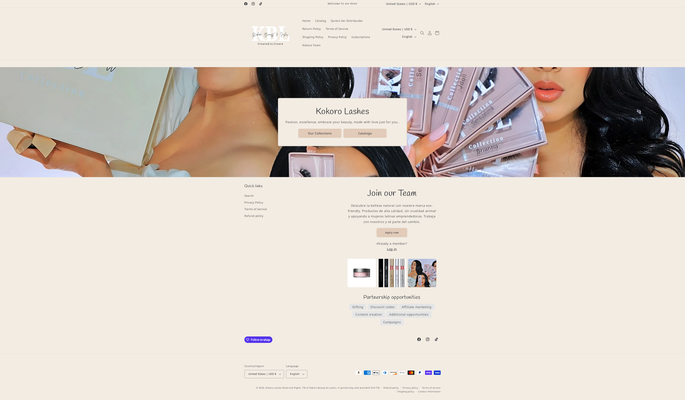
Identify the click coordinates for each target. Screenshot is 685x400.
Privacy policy (410, 387)
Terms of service (255, 209)
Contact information (429, 391)
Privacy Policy (253, 202)
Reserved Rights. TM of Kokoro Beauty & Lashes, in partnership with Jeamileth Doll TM (331, 387)
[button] (422, 33)
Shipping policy (405, 391)
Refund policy (253, 216)
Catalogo (365, 133)
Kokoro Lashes (274, 387)
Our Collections (320, 133)
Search (249, 195)
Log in (392, 249)
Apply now (392, 232)
